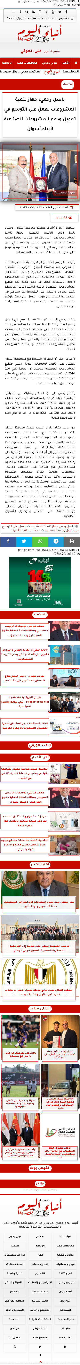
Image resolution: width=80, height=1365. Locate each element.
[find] (27, 12)
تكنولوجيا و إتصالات (40, 1282)
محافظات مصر (27, 63)
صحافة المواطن (15, 1301)
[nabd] (40, 12)
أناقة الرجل (65, 1292)
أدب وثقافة (65, 1273)
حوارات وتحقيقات (14, 1255)
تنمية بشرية (15, 1273)
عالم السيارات (66, 1319)
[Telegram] (56, 542)
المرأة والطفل (13, 1282)
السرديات (65, 1310)
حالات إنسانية (40, 1301)
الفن (40, 1255)
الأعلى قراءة (40, 1009)
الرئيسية (65, 1237)
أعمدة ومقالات (15, 1264)
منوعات (65, 1328)
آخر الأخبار (40, 758)
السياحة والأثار (15, 1310)
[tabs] (13, 12)
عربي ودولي (49, 63)
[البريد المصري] (40, 582)
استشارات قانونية (40, 1319)
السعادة (14, 1319)
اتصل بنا (14, 1338)
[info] (20, 12)
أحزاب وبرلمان (67, 1282)
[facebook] (66, 12)
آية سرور (61, 218)
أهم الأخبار (40, 865)
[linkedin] (46, 12)
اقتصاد (68, 84)
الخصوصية (40, 1338)
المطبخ (14, 1292)
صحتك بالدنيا (40, 1292)
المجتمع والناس (40, 1310)
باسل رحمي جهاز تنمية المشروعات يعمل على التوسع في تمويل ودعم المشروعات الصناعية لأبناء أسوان (40, 528)
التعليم (40, 1273)
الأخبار (65, 63)
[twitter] (59, 12)
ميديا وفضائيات (65, 1264)
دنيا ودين (65, 1301)
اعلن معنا (65, 1338)
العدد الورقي (40, 746)
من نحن (14, 1328)
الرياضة (7, 63)
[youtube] (53, 12)
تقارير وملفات (40, 1264)
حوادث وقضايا (65, 1255)
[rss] (33, 12)
